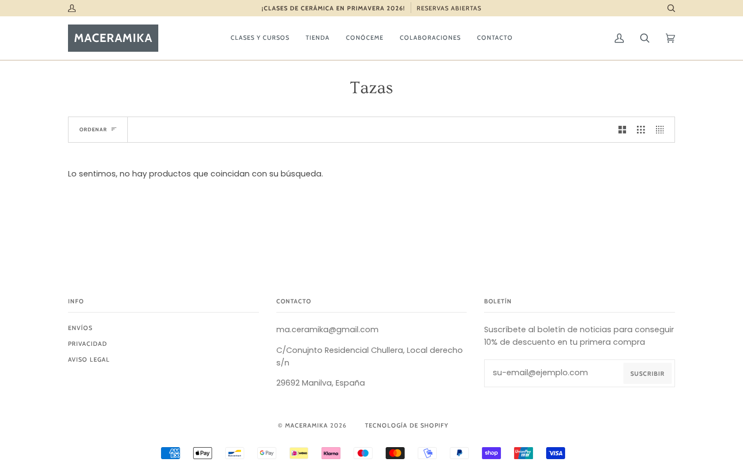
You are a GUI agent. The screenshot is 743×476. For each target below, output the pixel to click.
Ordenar (93, 129)
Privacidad (87, 343)
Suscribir (647, 373)
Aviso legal (89, 359)
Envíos (80, 328)
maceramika (306, 425)
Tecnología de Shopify (406, 425)
